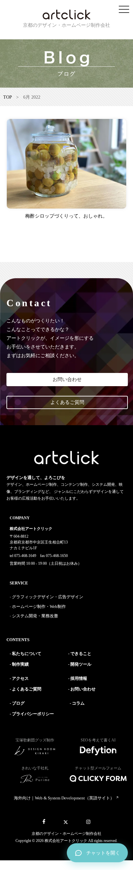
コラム (78, 703)
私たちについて (26, 653)
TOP (7, 97)
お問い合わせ (67, 379)
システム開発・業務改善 (35, 615)
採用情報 (78, 678)
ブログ (18, 703)
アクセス (20, 678)
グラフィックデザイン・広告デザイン (47, 596)
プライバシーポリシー (33, 713)
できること (80, 653)
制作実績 (20, 664)
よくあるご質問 (67, 402)
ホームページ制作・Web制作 (39, 606)
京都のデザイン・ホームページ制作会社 (66, 833)
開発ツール (80, 664)
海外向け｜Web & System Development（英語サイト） (64, 798)
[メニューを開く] (124, 9)
